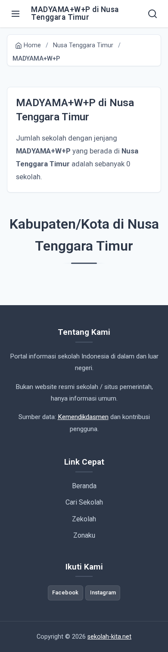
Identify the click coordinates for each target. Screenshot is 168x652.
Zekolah (84, 519)
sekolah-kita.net (109, 636)
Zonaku (84, 535)
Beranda (84, 486)
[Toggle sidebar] (15, 13)
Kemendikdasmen (83, 417)
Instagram (103, 592)
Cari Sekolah (84, 502)
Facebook (65, 592)
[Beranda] (152, 13)
